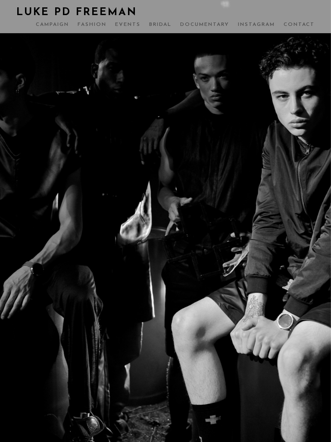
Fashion (92, 24)
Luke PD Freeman (76, 12)
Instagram (256, 24)
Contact (299, 24)
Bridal (160, 24)
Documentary (204, 24)
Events (128, 24)
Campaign (52, 24)
